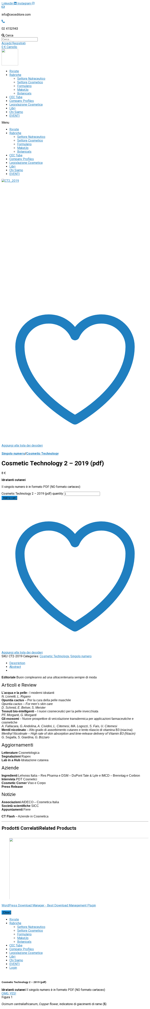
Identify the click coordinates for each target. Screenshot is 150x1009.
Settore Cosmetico (30, 82)
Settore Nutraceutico (31, 78)
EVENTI (14, 116)
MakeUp (23, 90)
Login (13, 968)
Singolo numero (13, 453)
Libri (12, 108)
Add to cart (9, 497)
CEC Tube (15, 97)
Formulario (24, 86)
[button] (14, 43)
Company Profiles (21, 101)
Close (6, 912)
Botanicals (24, 93)
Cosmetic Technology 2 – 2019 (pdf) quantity (32, 493)
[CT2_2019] (10, 181)
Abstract (15, 667)
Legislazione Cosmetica (26, 104)
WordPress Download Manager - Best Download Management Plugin (49, 905)
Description (17, 663)
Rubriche (15, 75)
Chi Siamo (16, 112)
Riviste (14, 71)
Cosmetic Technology (42, 453)
